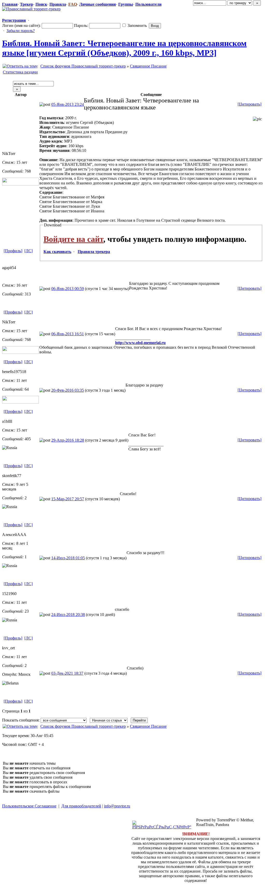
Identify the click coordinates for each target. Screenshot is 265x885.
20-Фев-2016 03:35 (67, 390)
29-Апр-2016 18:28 (67, 440)
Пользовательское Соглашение (29, 806)
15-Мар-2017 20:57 (67, 499)
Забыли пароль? (20, 30)
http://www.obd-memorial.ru (140, 342)
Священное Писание (148, 66)
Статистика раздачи (20, 72)
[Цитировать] (249, 104)
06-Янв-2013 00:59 (67, 288)
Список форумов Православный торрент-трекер (83, 66)
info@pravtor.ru (117, 806)
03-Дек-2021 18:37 (67, 673)
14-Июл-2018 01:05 (68, 558)
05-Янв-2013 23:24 (67, 104)
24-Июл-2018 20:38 (68, 614)
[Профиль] (13, 251)
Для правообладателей (81, 806)
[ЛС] (28, 251)
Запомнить (137, 25)
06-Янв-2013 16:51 (67, 334)
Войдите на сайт (73, 239)
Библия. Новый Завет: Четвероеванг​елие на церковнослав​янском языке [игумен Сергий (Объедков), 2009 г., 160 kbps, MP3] (124, 48)
